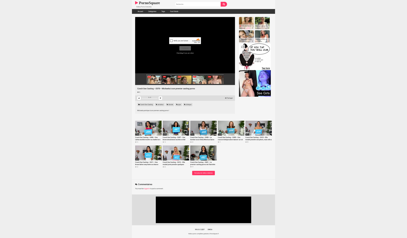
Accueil (140, 11)
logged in (147, 188)
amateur (160, 104)
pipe (179, 104)
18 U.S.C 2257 (199, 229)
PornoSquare (149, 3)
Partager (230, 98)
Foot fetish (174, 11)
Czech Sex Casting (146, 104)
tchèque (188, 104)
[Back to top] (400, 231)
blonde (170, 104)
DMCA (210, 229)
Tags (163, 11)
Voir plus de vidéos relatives (203, 173)
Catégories (152, 11)
